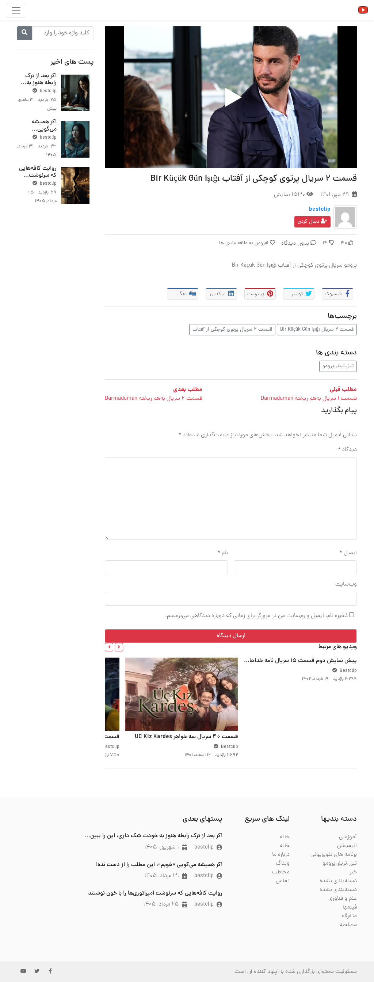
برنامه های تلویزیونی (333, 854)
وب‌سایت (346, 584)
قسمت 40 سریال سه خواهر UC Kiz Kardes (186, 737)
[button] (119, 647)
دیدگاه (347, 449)
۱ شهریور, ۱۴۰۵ (161, 847)
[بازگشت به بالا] (21, 938)
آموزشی (348, 837)
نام (222, 553)
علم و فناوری (342, 898)
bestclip (320, 209)
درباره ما (281, 854)
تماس (283, 881)
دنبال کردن (309, 222)
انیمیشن (347, 846)
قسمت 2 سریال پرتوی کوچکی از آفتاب (232, 330)
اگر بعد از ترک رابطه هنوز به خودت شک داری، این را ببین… (153, 836)
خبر (353, 872)
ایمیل (348, 553)
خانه (285, 837)
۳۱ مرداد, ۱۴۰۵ (161, 876)
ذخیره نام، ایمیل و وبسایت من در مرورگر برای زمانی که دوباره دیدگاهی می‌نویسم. (256, 616)
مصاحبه (348, 925)
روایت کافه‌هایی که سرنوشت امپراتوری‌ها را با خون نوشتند (38, 179)
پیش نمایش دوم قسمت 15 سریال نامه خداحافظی (297, 660)
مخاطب (281, 872)
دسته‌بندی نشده (338, 881)
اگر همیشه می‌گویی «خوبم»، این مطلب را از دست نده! (159, 865)
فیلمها (350, 907)
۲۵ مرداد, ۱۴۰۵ (161, 904)
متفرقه (349, 916)
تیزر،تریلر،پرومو (338, 366)
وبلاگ (283, 863)
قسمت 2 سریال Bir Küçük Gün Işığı (317, 330)
